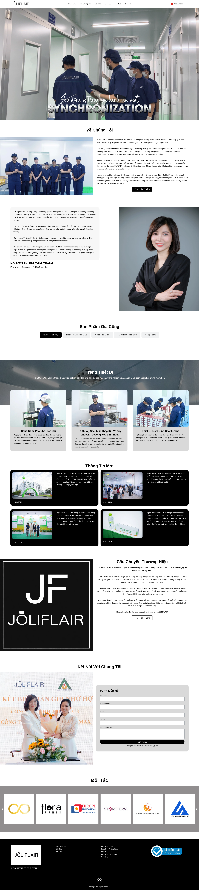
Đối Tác (98, 4)
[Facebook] (99, 880)
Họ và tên (104, 695)
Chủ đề (102, 719)
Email (102, 711)
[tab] (51, 335)
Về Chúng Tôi (85, 4)
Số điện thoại (105, 703)
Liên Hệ (128, 4)
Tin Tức (118, 4)
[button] (2, 808)
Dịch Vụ (108, 4)
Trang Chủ (72, 4)
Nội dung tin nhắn (106, 727)
